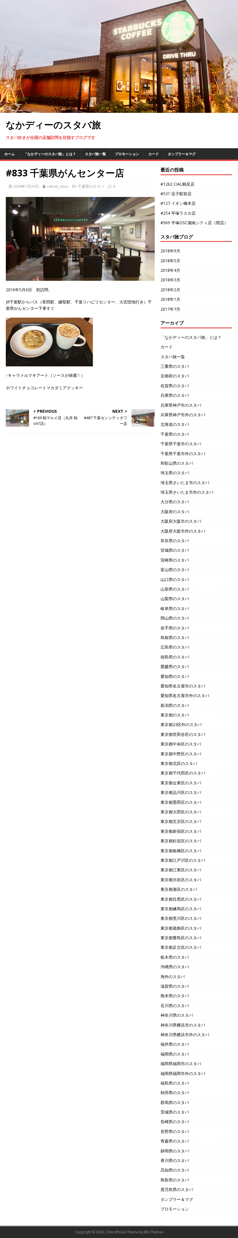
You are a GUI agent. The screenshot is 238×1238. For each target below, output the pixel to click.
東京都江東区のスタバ (181, 870)
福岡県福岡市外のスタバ (183, 1073)
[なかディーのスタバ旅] (119, 109)
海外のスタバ (173, 976)
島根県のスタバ (175, 637)
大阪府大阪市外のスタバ (183, 531)
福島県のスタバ (175, 1083)
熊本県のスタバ (175, 995)
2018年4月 (170, 270)
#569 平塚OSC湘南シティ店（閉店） (194, 222)
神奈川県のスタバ (177, 1015)
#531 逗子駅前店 (176, 193)
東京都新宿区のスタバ (181, 831)
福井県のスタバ (175, 1044)
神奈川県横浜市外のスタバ (185, 1034)
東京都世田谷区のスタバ (183, 734)
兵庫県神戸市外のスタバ (183, 414)
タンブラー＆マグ (182, 153)
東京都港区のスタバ (179, 889)
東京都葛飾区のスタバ (181, 928)
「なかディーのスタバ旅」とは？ (50, 153)
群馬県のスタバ (175, 1102)
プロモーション (127, 153)
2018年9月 (170, 251)
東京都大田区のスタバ (181, 812)
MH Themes (153, 1232)
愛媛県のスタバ (175, 666)
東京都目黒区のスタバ (181, 899)
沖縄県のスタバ (175, 966)
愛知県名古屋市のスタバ (183, 686)
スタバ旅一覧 (95, 153)
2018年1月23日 (26, 186)
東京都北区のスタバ (179, 763)
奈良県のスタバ (175, 540)
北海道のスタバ (175, 424)
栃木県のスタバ (175, 957)
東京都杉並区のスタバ (181, 841)
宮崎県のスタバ (175, 560)
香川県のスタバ (175, 1160)
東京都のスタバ (175, 715)
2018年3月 (170, 280)
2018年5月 (170, 260)
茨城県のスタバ (175, 1112)
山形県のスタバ (175, 589)
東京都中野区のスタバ (181, 753)
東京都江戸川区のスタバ (183, 860)
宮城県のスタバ (175, 550)
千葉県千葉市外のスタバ (183, 453)
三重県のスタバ (175, 366)
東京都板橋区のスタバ (181, 850)
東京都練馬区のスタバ (181, 908)
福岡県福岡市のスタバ (181, 1063)
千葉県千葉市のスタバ (181, 443)
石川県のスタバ (175, 1005)
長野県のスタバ (175, 1131)
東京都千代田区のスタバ (183, 773)
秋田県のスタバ (175, 1092)
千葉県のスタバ (91, 186)
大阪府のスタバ (175, 511)
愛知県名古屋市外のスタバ (185, 695)
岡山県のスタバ (175, 618)
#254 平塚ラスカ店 (178, 213)
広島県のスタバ (175, 647)
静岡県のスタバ (175, 1151)
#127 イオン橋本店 (178, 203)
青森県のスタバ (175, 1141)
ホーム (9, 153)
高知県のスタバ (175, 1170)
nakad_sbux (57, 186)
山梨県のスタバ (175, 598)
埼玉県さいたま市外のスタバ (187, 492)
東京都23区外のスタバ (181, 724)
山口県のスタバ (175, 579)
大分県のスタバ (175, 501)
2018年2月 (170, 289)
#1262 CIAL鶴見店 (177, 184)
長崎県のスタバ (175, 1121)
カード (153, 153)
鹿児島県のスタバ (177, 1189)
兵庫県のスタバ (175, 395)
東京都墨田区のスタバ (181, 802)
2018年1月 (170, 299)
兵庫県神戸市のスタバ (181, 405)
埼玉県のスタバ (175, 472)
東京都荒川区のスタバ (181, 918)
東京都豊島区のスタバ (181, 937)
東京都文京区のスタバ (181, 821)
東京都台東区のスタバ (181, 782)
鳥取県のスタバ (175, 1180)
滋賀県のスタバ (175, 986)
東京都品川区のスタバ (181, 792)
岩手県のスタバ (175, 628)
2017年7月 (170, 309)
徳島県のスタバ (175, 657)
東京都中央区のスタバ (181, 744)
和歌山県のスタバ (177, 463)
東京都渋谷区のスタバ (181, 879)
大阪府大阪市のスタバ (181, 521)
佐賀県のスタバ (175, 385)
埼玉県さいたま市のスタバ (185, 482)
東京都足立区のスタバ (181, 947)
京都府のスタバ (175, 376)
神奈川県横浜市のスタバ (183, 1025)
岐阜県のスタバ (175, 608)
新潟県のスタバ (175, 705)
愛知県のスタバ (175, 676)
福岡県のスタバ (175, 1054)
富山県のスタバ (175, 569)
